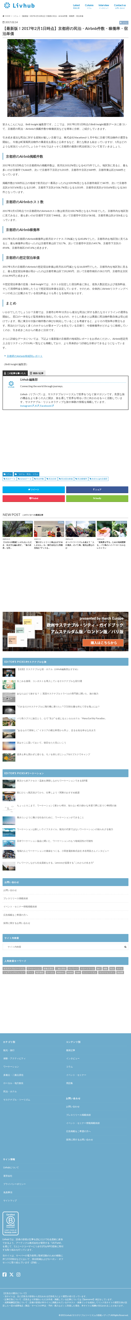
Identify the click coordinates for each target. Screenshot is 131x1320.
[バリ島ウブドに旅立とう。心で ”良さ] (9, 721)
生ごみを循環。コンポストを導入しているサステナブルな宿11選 (49, 681)
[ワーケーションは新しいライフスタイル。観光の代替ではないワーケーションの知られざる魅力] (9, 832)
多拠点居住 (48, 968)
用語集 (69, 1083)
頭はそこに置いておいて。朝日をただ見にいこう (41, 742)
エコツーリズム (89, 972)
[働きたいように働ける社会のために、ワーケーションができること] (9, 820)
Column (89, 6)
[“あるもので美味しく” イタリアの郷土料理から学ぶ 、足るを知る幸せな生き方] (9, 733)
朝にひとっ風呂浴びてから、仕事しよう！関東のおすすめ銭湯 (48, 792)
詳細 (34, 1262)
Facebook (45, 405)
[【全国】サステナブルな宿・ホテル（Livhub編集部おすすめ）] (9, 672)
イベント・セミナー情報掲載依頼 (20, 906)
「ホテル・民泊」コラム (27, 474)
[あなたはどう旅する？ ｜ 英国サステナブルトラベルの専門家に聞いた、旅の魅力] (9, 697)
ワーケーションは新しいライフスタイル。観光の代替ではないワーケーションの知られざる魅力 (65, 829)
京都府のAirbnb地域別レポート (25, 355)
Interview (104, 6)
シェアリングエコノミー (14, 972)
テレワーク (73, 968)
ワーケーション (34, 968)
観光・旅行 (9, 1050)
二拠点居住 (61, 968)
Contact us (120, 6)
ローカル (50, 972)
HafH (78, 972)
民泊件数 (40, 479)
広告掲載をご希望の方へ (15, 914)
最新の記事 (38, 373)
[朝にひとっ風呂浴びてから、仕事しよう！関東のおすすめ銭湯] (9, 796)
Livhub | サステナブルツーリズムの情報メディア (88, 1315)
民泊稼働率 (82, 479)
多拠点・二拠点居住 (13, 1075)
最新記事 (70, 1050)
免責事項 (7, 1192)
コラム (9, 474)
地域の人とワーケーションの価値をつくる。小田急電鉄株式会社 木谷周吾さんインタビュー (63, 850)
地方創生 (40, 972)
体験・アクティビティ (14, 1058)
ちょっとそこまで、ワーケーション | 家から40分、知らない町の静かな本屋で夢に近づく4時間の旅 (66, 805)
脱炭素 (120, 972)
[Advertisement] (33, 437)
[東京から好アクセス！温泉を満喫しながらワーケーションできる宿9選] (9, 784)
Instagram (25, 405)
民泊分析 (52, 479)
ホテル (120, 968)
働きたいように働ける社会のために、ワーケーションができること (50, 817)
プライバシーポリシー (14, 1184)
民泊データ (10, 479)
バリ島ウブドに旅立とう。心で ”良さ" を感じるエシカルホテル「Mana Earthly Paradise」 (62, 718)
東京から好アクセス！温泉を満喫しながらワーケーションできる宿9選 (52, 780)
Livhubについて (11, 1167)
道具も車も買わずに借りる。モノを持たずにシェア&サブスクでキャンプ (53, 754)
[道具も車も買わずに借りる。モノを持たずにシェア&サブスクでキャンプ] (9, 757)
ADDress (61, 972)
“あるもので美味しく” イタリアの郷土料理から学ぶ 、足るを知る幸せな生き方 (56, 730)
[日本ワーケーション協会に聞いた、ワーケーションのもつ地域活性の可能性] (9, 843)
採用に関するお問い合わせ (16, 923)
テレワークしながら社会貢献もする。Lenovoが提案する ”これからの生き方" (55, 862)
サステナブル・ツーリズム (16, 1099)
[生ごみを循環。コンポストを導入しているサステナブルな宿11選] (9, 684)
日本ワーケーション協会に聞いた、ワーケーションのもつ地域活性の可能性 (55, 841)
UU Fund (56, 1242)
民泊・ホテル (10, 1091)
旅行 (99, 968)
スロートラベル (87, 968)
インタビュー (73, 1058)
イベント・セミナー (76, 1075)
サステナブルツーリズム (14, 968)
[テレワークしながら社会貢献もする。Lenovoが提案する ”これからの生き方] (9, 866)
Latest (76, 6)
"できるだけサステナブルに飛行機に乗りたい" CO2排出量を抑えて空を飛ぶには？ (58, 706)
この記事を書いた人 (16, 373)
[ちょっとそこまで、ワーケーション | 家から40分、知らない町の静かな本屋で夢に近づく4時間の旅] (9, 809)
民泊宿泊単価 (67, 479)
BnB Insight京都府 (99, 479)
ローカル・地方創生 (13, 1083)
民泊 (112, 968)
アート (30, 972)
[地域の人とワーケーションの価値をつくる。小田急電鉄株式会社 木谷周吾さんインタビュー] (9, 854)
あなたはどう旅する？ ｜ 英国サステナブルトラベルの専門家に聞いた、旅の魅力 (57, 693)
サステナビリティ (107, 972)
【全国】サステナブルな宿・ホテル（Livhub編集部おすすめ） (48, 669)
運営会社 (7, 1175)
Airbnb (70, 972)
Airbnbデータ (25, 479)
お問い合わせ (10, 890)
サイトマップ (10, 1200)
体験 (105, 968)
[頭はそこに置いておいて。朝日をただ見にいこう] (9, 746)
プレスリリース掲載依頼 (15, 898)
